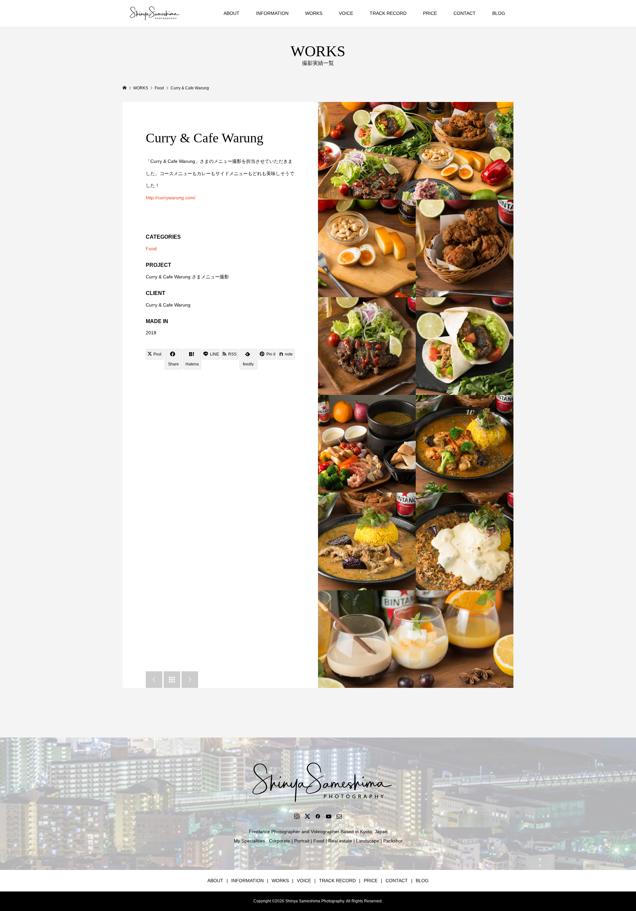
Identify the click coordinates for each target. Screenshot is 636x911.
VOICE (346, 13)
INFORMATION (272, 13)
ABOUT (231, 13)
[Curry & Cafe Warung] (415, 151)
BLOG (498, 13)
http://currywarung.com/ (170, 197)
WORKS (313, 13)
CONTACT (464, 13)
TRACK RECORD (388, 13)
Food (151, 248)
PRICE (430, 13)
